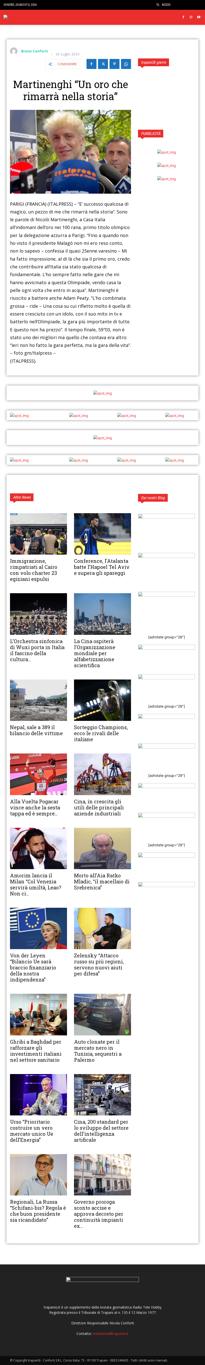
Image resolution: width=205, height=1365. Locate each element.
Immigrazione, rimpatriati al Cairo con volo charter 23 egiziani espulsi (33, 570)
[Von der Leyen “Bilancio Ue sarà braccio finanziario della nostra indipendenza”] (38, 928)
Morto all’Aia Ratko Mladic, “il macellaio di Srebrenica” (102, 881)
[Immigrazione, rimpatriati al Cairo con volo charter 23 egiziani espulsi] (38, 534)
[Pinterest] (115, 64)
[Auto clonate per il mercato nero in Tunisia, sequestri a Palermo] (102, 1014)
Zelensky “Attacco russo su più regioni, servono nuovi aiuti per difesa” (99, 964)
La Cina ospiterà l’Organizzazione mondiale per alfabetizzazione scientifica (94, 653)
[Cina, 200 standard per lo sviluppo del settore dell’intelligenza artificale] (102, 1094)
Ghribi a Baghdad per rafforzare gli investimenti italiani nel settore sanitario (36, 1050)
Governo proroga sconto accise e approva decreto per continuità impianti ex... (98, 1213)
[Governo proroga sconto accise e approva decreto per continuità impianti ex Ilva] (102, 1174)
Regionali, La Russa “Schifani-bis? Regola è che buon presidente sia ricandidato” (38, 1210)
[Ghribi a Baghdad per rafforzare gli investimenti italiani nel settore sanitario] (38, 1014)
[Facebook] (183, 17)
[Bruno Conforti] (15, 51)
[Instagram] (191, 17)
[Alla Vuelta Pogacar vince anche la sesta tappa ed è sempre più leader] (38, 774)
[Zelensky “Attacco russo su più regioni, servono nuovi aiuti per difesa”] (102, 928)
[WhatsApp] (126, 64)
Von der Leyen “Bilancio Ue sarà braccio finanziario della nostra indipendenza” (33, 967)
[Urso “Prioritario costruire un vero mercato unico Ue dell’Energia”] (38, 1094)
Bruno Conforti (34, 51)
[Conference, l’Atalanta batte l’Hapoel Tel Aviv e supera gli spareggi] (102, 534)
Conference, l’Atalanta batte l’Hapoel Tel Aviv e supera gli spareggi (102, 567)
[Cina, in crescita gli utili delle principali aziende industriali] (102, 774)
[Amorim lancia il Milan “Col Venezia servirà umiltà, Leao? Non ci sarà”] (38, 848)
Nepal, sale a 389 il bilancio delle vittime (36, 730)
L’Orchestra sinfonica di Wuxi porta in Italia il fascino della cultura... (37, 650)
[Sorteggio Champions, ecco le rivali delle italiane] (102, 700)
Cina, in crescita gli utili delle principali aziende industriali (99, 807)
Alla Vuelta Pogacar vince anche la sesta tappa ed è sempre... (35, 807)
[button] (158, 5)
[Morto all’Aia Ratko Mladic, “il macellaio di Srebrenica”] (102, 848)
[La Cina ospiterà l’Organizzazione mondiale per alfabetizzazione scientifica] (102, 614)
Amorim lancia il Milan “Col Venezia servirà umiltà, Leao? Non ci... (35, 884)
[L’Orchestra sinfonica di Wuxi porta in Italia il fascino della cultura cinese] (38, 614)
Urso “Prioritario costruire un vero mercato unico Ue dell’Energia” (31, 1130)
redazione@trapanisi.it (110, 1333)
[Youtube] (199, 17)
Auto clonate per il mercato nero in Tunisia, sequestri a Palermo (98, 1050)
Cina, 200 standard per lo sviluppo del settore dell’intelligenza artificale (101, 1130)
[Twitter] (103, 64)
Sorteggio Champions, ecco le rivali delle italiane (101, 733)
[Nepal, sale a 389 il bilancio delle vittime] (38, 700)
